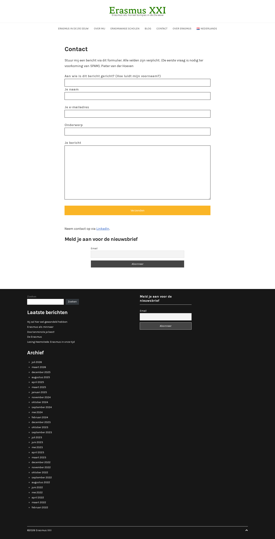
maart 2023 (39, 457)
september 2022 (42, 477)
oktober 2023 (40, 427)
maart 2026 (39, 367)
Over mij (99, 28)
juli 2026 (37, 362)
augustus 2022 (41, 482)
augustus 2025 (41, 377)
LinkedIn (102, 229)
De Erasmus (34, 336)
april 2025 (38, 382)
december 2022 (41, 462)
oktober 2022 (40, 472)
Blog (148, 28)
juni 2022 (37, 487)
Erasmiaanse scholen (124, 28)
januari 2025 (39, 392)
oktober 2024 (40, 402)
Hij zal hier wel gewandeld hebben (47, 321)
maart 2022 (39, 502)
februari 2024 (40, 417)
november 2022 (41, 467)
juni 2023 (37, 442)
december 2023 (41, 422)
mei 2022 (37, 492)
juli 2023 (37, 437)
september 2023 (42, 432)
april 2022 (38, 497)
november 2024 (41, 397)
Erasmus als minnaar (40, 326)
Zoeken (31, 296)
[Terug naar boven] (246, 530)
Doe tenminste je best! (40, 332)
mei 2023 (37, 447)
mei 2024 (37, 412)
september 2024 (42, 407)
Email (94, 248)
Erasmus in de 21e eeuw (73, 28)
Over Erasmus (182, 28)
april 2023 (38, 452)
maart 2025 (39, 387)
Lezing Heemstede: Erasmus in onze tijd (51, 341)
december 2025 (41, 372)
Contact (161, 28)
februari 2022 (40, 507)
